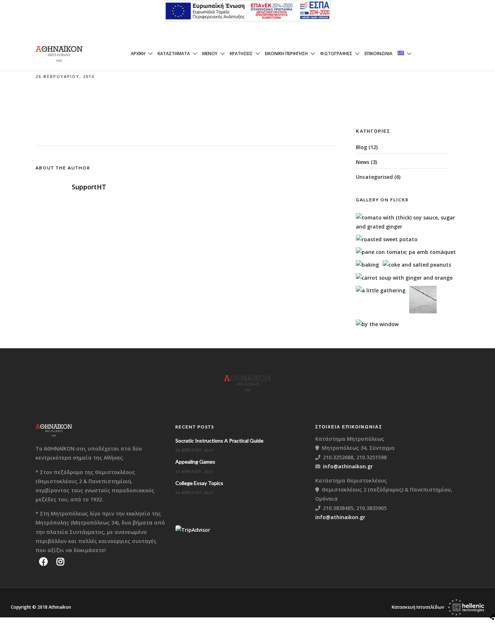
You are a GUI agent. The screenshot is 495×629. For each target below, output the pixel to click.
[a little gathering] (380, 290)
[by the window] (377, 324)
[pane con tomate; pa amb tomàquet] (406, 251)
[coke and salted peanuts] (417, 264)
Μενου (209, 53)
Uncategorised (374, 176)
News (362, 162)
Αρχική (138, 53)
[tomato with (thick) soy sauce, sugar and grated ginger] (410, 226)
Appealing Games (195, 462)
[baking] (367, 264)
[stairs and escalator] (423, 311)
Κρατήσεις (241, 53)
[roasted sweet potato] (386, 239)
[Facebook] (43, 561)
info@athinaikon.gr (348, 466)
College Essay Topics (199, 483)
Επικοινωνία (378, 53)
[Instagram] (60, 561)
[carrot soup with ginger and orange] (404, 277)
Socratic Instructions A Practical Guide (219, 440)
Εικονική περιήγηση (286, 53)
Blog (361, 147)
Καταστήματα (174, 53)
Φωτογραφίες (336, 53)
